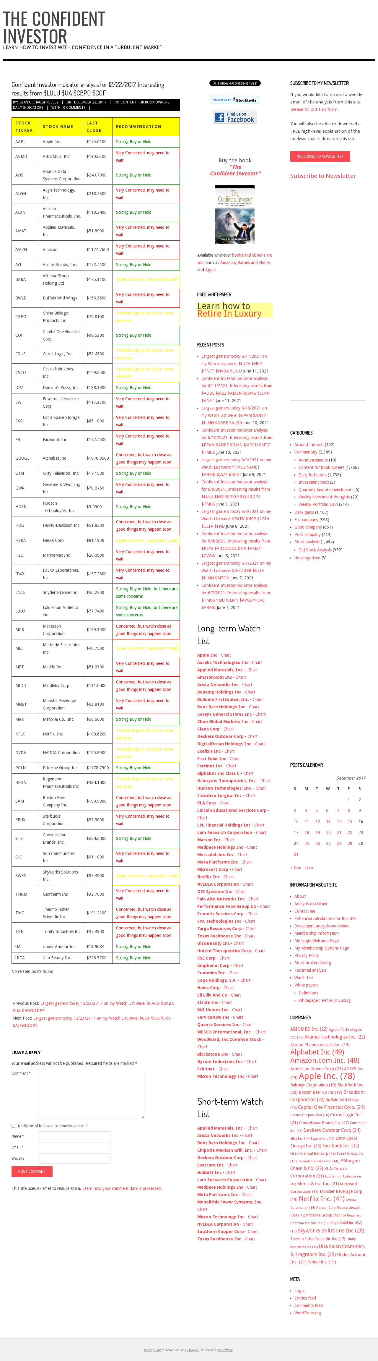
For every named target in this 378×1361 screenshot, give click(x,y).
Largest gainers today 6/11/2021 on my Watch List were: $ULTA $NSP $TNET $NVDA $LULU (234, 363)
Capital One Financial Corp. (331, 1107)
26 (317, 843)
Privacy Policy (306, 955)
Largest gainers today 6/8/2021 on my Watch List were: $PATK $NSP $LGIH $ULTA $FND (236, 519)
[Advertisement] (314, 295)
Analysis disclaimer (311, 903)
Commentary (305, 452)
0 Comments (74, 108)
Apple (210, 270)
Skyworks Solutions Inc (331, 1230)
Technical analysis (310, 970)
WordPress (226, 1349)
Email (17, 1147)
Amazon (227, 262)
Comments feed (308, 1305)
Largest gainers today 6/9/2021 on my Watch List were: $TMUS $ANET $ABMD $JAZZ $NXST (236, 467)
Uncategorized (307, 557)
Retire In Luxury (229, 313)
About (300, 896)
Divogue (193, 1349)
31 (296, 854)
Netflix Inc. (322, 1199)
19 (317, 832)
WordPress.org (307, 1312)
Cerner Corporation (309, 1115)
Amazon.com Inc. (324, 1060)
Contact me (304, 911)
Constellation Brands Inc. (324, 1122)
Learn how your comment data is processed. (122, 1188)
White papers (306, 985)
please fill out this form (314, 109)
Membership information (316, 933)
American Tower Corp (316, 1068)
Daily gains (304, 512)
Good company (308, 527)
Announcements (313, 460)
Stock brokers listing (312, 962)
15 (350, 821)
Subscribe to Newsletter (323, 175)
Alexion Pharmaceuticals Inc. (320, 1044)
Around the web (309, 444)
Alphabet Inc (317, 1052)
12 (317, 821)
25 (306, 843)
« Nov (295, 867)
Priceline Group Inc (326, 1215)
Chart (226, 655)
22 (350, 832)
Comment (21, 1073)
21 (339, 832)
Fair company (306, 519)
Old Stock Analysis (315, 549)
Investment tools (314, 482)
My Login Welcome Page (316, 940)
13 (328, 821)
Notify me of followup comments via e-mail (53, 1126)
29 (350, 843)
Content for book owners (145, 102)
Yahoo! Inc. (322, 1262)
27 (328, 843)
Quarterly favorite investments (326, 489)
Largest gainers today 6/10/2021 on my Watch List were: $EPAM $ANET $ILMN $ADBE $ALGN (234, 415)
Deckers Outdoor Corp (332, 1130)
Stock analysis (307, 541)
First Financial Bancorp (313, 1153)
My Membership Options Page (321, 948)
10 (296, 821)
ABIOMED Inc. (309, 1029)
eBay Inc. (300, 1138)
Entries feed (305, 1298)
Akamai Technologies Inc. (334, 1037)
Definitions (308, 993)
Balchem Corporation (313, 1085)
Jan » (308, 867)
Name (18, 1136)
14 (339, 821)
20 (328, 832)
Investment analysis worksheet (322, 925)
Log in (300, 1290)
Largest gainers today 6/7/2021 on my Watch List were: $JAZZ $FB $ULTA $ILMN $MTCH (236, 570)
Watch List (303, 977)
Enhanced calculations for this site (325, 918)
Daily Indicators (28, 108)
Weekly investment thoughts (324, 497)
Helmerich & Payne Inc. (318, 1161)
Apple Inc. (327, 1076)
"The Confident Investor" (235, 170)
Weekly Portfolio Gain (318, 504)
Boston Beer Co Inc (320, 1092)
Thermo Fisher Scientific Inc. (317, 1239)
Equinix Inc (322, 1138)
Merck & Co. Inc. (318, 1183)
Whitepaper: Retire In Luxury (325, 1000)
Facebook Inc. (340, 1145)
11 (306, 821)
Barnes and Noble (253, 262)
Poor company (307, 534)
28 (339, 843)
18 (306, 832)
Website (18, 1158)
